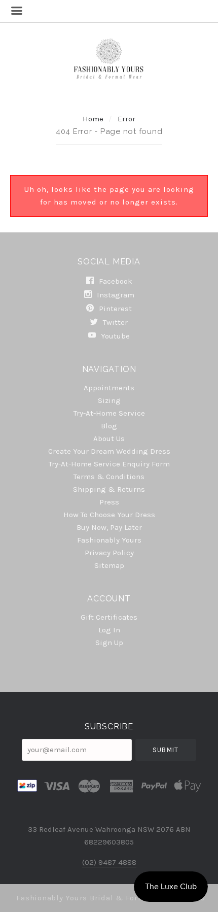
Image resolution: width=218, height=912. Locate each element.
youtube (114, 335)
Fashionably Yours (109, 540)
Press (109, 501)
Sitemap (109, 565)
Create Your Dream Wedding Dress (109, 451)
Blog (109, 425)
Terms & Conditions (109, 476)
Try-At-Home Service (109, 413)
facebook (114, 281)
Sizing (109, 400)
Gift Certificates (109, 617)
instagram (114, 294)
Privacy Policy (109, 552)
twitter (114, 322)
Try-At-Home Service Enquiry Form (109, 463)
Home (93, 118)
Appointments (109, 387)
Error (126, 118)
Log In (109, 629)
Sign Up (109, 642)
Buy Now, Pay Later (109, 527)
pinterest (114, 308)
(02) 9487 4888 (109, 862)
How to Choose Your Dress (109, 514)
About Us (109, 438)
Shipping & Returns (109, 489)
